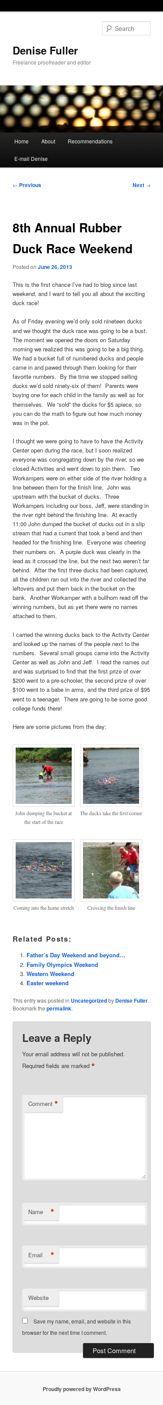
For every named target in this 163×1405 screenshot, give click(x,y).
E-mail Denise (31, 158)
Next (142, 185)
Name (41, 1212)
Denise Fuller (45, 50)
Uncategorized (89, 1000)
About (48, 141)
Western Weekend (50, 974)
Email (41, 1255)
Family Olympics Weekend (62, 964)
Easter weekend (48, 983)
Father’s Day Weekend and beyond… (76, 955)
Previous (27, 185)
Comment (43, 1104)
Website (38, 1297)
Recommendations (90, 141)
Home (21, 141)
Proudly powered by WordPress (82, 1389)
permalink (59, 1008)
